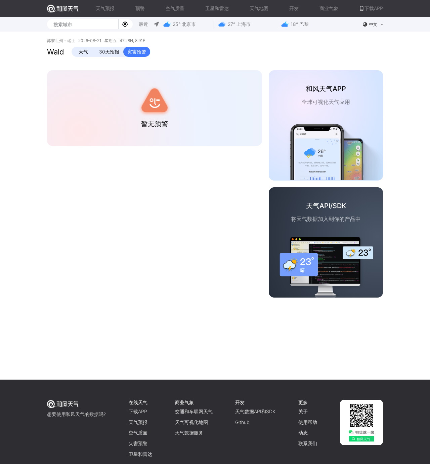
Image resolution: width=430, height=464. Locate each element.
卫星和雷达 (217, 8)
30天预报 (109, 51)
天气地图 (259, 8)
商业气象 (328, 8)
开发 (294, 8)
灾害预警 (136, 51)
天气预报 (105, 8)
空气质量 (175, 8)
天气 (83, 51)
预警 (140, 8)
